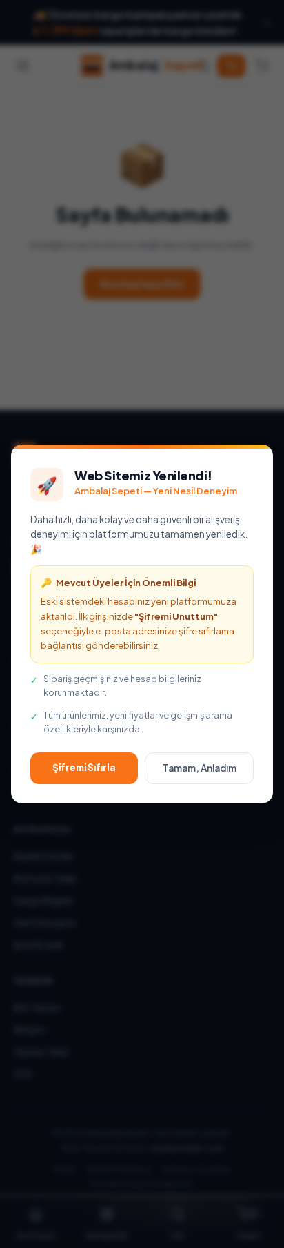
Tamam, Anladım (199, 768)
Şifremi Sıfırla (84, 767)
